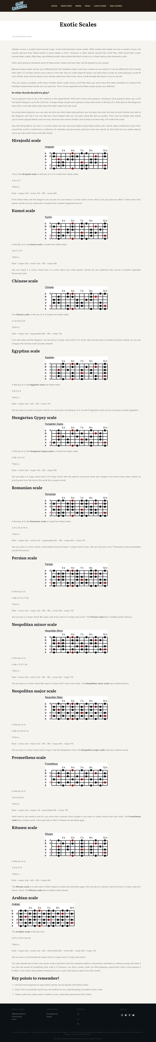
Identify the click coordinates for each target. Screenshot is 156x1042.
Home (14, 1019)
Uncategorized (52, 1014)
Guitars (49, 1017)
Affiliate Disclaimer (19, 1014)
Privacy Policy (17, 1017)
